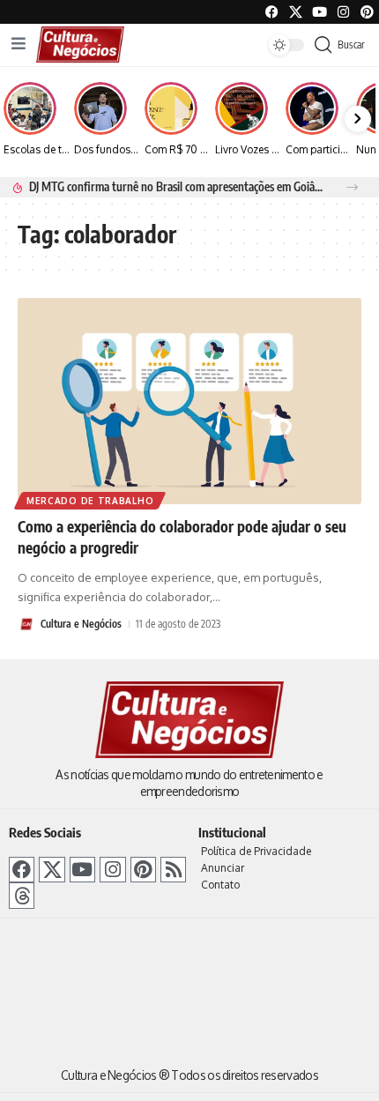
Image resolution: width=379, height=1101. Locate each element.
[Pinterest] (367, 12)
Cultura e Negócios (81, 623)
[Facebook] (272, 12)
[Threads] (21, 895)
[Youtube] (319, 12)
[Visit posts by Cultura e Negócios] (26, 624)
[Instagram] (112, 869)
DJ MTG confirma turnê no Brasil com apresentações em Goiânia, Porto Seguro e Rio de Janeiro (177, 186)
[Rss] (173, 869)
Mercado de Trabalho (89, 500)
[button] (352, 187)
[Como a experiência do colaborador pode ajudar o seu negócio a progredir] (189, 401)
